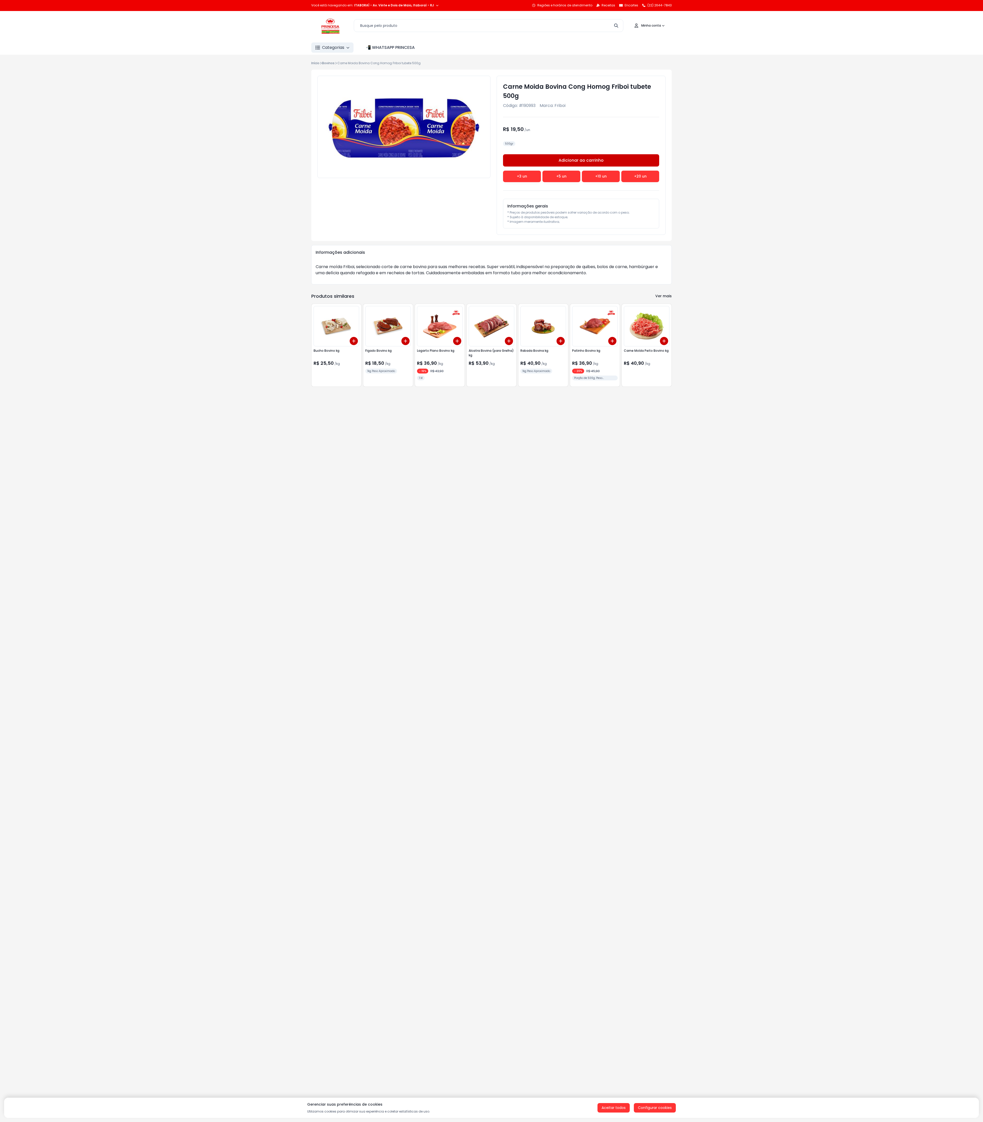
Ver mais (663, 296)
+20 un (640, 176)
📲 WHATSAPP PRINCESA (390, 47)
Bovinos (328, 63)
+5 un (561, 176)
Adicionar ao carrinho (581, 160)
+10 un (601, 176)
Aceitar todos (614, 1107)
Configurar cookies (655, 1107)
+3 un (522, 176)
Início (315, 63)
